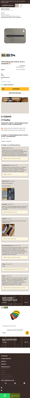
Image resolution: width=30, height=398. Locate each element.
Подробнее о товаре (6, 81)
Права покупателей (5, 374)
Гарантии (3, 372)
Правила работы (5, 366)
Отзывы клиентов (6, 358)
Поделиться (22, 65)
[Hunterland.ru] (7, 5)
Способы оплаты (5, 368)
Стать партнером (5, 378)
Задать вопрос (8, 85)
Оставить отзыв (19, 67)
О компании (4, 356)
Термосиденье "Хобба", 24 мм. (9, 326)
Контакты (3, 364)
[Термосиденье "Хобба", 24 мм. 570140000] (15, 315)
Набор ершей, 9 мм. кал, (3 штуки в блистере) (18, 106)
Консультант (16, 395)
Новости (3, 361)
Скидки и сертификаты (6, 376)
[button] (15, 36)
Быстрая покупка (15, 93)
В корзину (16, 89)
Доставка (3, 370)
